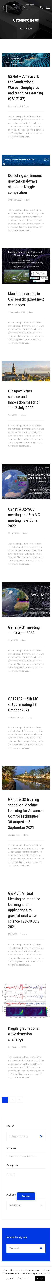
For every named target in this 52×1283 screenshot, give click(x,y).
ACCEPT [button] (40, 1278)
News (26, 106)
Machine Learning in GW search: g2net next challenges (26, 299)
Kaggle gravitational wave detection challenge (24, 1034)
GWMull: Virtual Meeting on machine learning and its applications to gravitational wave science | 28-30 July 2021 (24, 910)
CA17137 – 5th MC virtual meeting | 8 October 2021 (23, 704)
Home (22, 28)
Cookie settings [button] (24, 1278)
